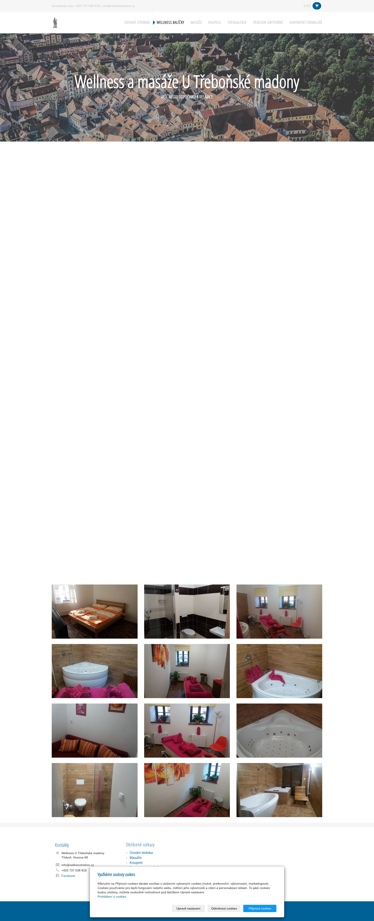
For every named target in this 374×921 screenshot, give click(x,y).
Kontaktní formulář (306, 22)
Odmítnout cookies (224, 908)
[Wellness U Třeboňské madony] (55, 22)
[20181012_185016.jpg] (279, 790)
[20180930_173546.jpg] (279, 671)
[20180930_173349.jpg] (95, 731)
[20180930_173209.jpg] (279, 731)
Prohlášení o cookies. (112, 896)
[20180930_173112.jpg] (279, 611)
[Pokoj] (95, 611)
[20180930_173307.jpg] (187, 731)
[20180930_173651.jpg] (187, 671)
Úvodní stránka (137, 22)
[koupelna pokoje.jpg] (187, 611)
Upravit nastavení (188, 908)
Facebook (68, 876)
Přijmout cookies (260, 908)
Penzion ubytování (268, 22)
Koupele (214, 22)
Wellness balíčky (170, 22)
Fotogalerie (237, 22)
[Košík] (317, 6)
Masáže (196, 22)
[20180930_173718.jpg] (187, 790)
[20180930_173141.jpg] (95, 671)
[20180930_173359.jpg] (95, 790)
